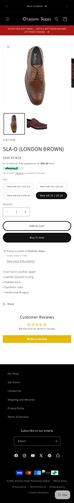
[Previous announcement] (7, 6)
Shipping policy (57, 486)
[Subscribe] (56, 441)
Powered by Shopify (40, 480)
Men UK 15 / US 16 (51, 195)
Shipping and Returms (21, 399)
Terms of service (38, 486)
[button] (7, 19)
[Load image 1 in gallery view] (14, 123)
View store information (21, 261)
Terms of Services (18, 417)
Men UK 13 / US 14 (53, 187)
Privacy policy (19, 486)
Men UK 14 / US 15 (20, 196)
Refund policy (60, 480)
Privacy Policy (16, 408)
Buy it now (37, 237)
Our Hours (14, 382)
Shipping (19, 173)
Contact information (38, 492)
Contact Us (14, 391)
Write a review (37, 339)
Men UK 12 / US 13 (20, 187)
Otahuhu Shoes (22, 480)
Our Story (13, 373)
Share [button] (10, 304)
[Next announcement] (67, 6)
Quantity (7, 204)
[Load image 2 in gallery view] (37, 123)
